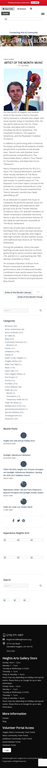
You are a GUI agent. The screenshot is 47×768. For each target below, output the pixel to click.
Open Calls (9, 370)
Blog (7, 339)
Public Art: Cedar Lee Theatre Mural (17, 507)
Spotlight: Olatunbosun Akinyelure (17, 455)
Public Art (9, 390)
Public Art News (12, 402)
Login (7, 750)
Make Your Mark (12, 364)
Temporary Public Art (15, 399)
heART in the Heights (14, 358)
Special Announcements (15, 409)
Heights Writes (11, 361)
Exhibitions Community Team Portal (17, 738)
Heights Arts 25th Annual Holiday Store (19, 441)
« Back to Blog (8, 59)
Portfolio (8, 383)
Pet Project (10, 377)
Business (10, 345)
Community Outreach (14, 342)
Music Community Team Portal (15, 735)
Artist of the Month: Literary (18, 292)
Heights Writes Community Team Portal (19, 732)
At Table (8, 335)
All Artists (9, 326)
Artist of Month (11, 332)
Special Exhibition (12, 412)
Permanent (11, 396)
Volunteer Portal (9, 745)
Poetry (8, 380)
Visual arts (9, 418)
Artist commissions (13, 329)
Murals (9, 393)
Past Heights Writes (14, 374)
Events (8, 348)
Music (27, 66)
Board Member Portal (11, 742)
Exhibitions (9, 351)
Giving (7, 354)
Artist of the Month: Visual (30, 297)
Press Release (11, 387)
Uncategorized (11, 415)
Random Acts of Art (13, 406)
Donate (6, 718)
